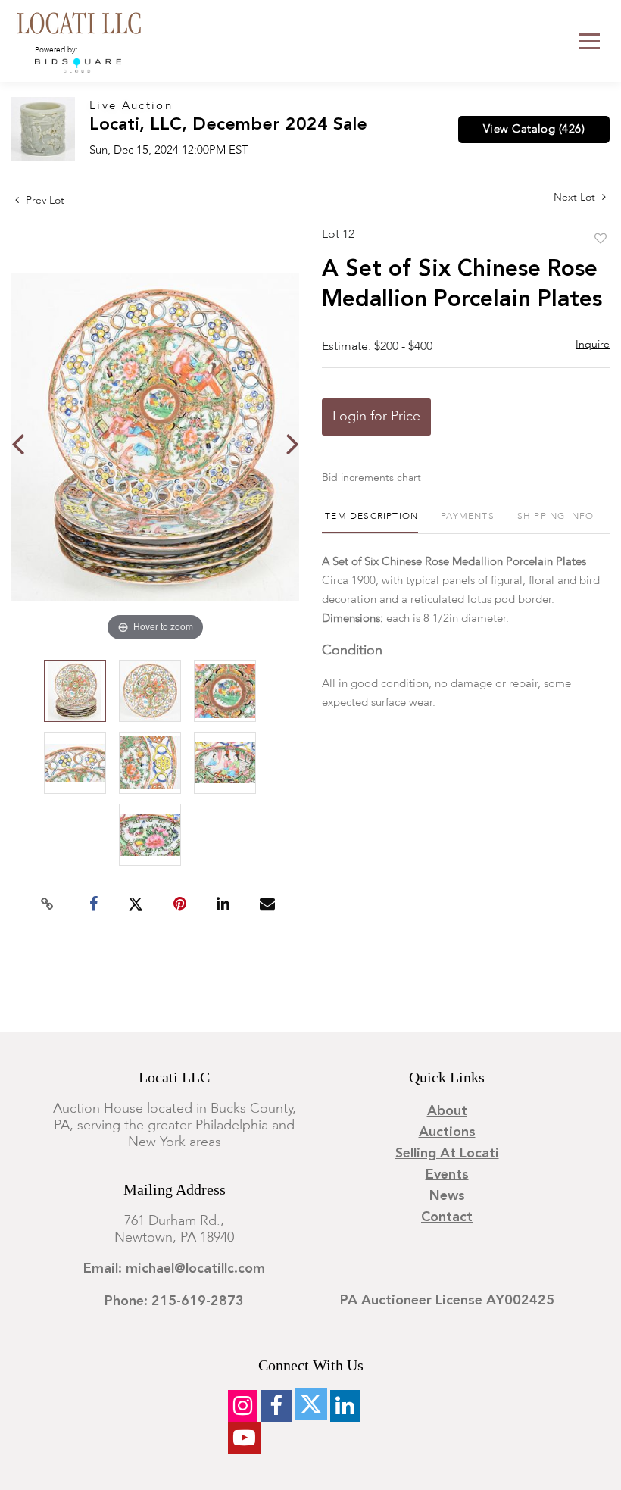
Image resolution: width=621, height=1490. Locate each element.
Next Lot (576, 197)
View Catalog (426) (534, 129)
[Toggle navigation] (589, 41)
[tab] (370, 522)
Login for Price (376, 416)
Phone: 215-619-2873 (174, 1301)
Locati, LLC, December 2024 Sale (228, 125)
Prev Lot (43, 200)
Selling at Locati (447, 1153)
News (447, 1196)
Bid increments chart (371, 478)
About (447, 1111)
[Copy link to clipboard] (48, 904)
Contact (447, 1217)
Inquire (593, 344)
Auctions (447, 1132)
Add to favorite (600, 239)
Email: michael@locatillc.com (174, 1269)
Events (447, 1175)
